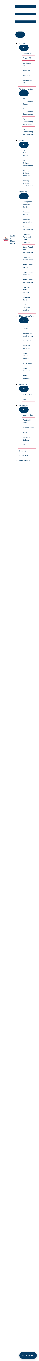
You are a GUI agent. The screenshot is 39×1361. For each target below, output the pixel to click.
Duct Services (28, 341)
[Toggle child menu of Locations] (24, 48)
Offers (25, 445)
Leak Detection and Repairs (27, 307)
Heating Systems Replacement (28, 163)
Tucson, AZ (27, 58)
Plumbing (23, 192)
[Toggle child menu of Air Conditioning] (24, 93)
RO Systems (27, 363)
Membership (28, 415)
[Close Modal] (20, 35)
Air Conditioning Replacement (28, 111)
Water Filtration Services (26, 355)
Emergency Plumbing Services (27, 204)
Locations (23, 43)
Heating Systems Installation (27, 173)
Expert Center (28, 427)
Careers (22, 451)
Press (25, 432)
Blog (24, 399)
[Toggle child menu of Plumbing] (24, 196)
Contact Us (24, 455)
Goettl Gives (27, 394)
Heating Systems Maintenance (28, 183)
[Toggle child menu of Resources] (24, 410)
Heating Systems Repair (26, 152)
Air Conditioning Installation (28, 121)
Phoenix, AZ (27, 53)
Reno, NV (26, 70)
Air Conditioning (26, 89)
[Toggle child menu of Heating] (24, 145)
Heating (22, 140)
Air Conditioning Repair (28, 101)
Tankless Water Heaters (26, 289)
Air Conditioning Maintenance (28, 131)
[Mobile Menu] (25, 13)
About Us (23, 384)
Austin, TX (26, 75)
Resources (23, 405)
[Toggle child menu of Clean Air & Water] (24, 320)
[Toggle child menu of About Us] (24, 389)
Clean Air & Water (26, 316)
